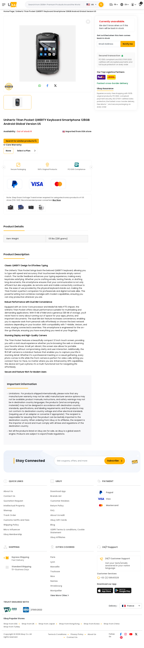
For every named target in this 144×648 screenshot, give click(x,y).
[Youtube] (131, 634)
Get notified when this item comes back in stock (113, 37)
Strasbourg (56, 585)
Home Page (9, 11)
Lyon (52, 561)
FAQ (52, 510)
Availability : (10, 131)
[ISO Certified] (31, 609)
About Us (8, 491)
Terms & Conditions (57, 634)
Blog (52, 524)
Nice (52, 576)
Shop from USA (10, 623)
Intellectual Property (14, 505)
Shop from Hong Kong (69, 623)
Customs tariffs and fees (16, 520)
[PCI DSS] (10, 609)
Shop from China (111, 623)
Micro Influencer (12, 529)
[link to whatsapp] (39, 86)
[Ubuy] (12, 4)
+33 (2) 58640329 (109, 577)
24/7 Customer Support (117, 558)
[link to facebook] (47, 86)
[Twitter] (136, 634)
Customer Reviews (59, 500)
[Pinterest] (121, 637)
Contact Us (9, 496)
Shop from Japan (47, 623)
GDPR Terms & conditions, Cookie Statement (67, 531)
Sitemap (8, 510)
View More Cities (59, 595)
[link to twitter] (55, 86)
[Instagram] (125, 634)
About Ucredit (57, 515)
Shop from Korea (91, 623)
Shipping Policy (11, 524)
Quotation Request (13, 500)
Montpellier (56, 590)
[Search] (101, 4)
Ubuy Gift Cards (58, 520)
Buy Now (57, 200)
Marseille (54, 566)
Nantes (54, 581)
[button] (113, 4)
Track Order (10, 515)
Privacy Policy (77, 634)
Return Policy (57, 505)
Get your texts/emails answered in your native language (117, 565)
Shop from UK (28, 623)
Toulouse (55, 571)
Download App (58, 491)
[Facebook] (121, 634)
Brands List (55, 496)
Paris (52, 557)
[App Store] (105, 591)
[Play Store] (122, 591)
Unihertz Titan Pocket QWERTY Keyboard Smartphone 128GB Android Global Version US (56, 11)
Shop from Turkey (12, 626)
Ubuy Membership (13, 534)
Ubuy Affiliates (57, 537)
